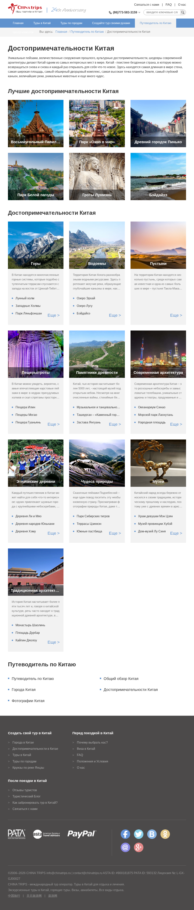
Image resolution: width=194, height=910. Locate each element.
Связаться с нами (146, 4)
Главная (18, 23)
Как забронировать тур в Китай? (35, 802)
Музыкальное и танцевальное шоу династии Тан (99, 407)
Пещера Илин (25, 407)
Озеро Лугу (84, 305)
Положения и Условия (92, 761)
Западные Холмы (28, 305)
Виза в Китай (86, 748)
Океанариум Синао (151, 407)
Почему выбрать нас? (92, 742)
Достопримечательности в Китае (35, 748)
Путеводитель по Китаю (155, 23)
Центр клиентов (23, 32)
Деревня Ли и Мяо (28, 516)
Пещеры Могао (26, 414)
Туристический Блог (27, 796)
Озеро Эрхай (86, 298)
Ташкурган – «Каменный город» (99, 414)
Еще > (54, 315)
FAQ (169, 4)
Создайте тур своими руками (111, 23)
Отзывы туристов (25, 790)
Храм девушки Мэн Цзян (155, 516)
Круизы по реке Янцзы (28, 767)
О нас (182, 4)
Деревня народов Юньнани (35, 523)
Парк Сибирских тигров (93, 516)
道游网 (52, 895)
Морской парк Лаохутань (155, 414)
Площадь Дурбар (28, 632)
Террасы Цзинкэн (89, 523)
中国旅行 (14, 895)
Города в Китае (23, 742)
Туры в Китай (42, 23)
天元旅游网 (34, 895)
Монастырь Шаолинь (30, 625)
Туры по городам (71, 23)
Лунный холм (25, 298)
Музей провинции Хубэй (155, 523)
